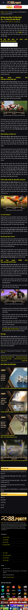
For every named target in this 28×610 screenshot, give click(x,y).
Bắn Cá (2, 497)
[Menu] (3, 2)
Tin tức (6, 12)
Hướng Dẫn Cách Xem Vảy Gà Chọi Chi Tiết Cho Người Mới (21, 358)
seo (19, 21)
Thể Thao (3, 502)
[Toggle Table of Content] (14, 45)
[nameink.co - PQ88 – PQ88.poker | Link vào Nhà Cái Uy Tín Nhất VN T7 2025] (14, 2)
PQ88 (2, 12)
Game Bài (3, 500)
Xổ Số (2, 507)
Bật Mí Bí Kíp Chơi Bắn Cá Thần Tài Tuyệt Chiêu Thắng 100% (7, 358)
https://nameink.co (10, 577)
